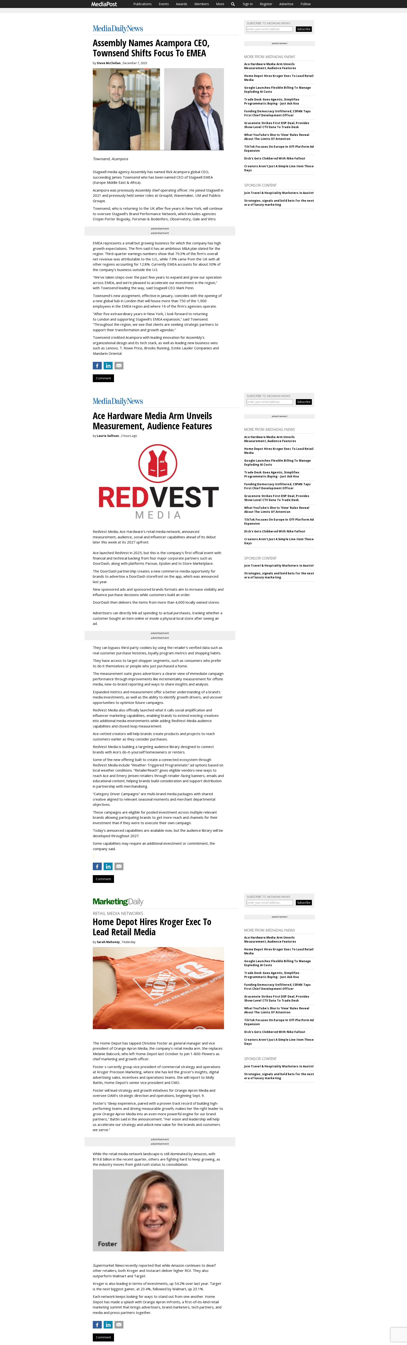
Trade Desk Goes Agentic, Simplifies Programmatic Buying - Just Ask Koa (271, 101)
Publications (142, 4)
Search (233, 4)
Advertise (286, 4)
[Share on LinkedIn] (108, 365)
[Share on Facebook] (97, 365)
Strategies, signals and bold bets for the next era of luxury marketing (279, 203)
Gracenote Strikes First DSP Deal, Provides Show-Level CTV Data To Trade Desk (276, 125)
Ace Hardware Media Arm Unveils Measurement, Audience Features (270, 66)
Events (164, 4)
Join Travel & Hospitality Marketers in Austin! (279, 193)
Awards (181, 4)
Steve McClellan (109, 63)
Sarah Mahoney (108, 942)
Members (201, 4)
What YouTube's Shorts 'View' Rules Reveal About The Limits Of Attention (276, 137)
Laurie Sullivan (108, 436)
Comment (103, 378)
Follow (306, 4)
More (220, 4)
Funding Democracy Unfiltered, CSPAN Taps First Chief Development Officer (277, 113)
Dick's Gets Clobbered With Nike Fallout (274, 158)
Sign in (248, 4)
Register (266, 4)
